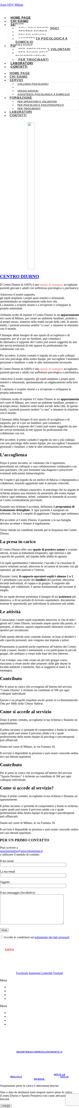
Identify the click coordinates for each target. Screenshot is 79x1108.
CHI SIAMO (19, 21)
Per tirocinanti (33, 59)
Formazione (21, 97)
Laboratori (22, 63)
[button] (39, 980)
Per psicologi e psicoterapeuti (32, 54)
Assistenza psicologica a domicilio (42, 40)
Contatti (19, 66)
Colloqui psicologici (33, 84)
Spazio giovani (27, 91)
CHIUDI (6, 1106)
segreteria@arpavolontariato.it (39, 1052)
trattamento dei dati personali (52, 937)
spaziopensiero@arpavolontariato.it (21, 851)
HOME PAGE (21, 17)
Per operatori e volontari (37, 101)
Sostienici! (22, 991)
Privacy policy (26, 995)
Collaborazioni (27, 987)
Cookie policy (26, 998)
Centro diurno (28, 87)
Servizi (16, 80)
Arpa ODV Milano (11, 4)
